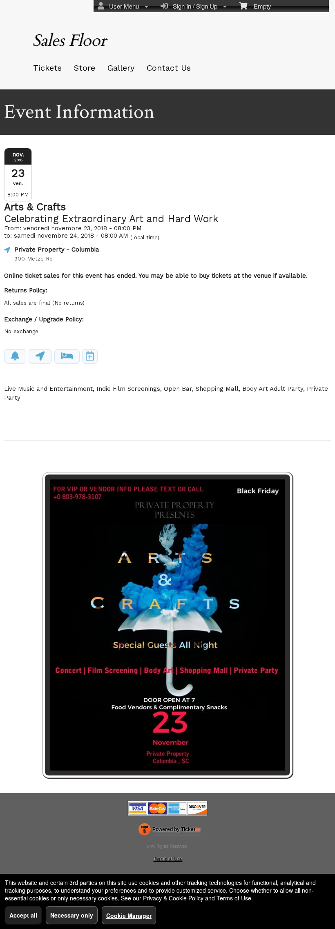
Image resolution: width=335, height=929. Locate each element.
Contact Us (169, 68)
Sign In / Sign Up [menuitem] (193, 6)
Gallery (120, 68)
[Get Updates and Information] (15, 356)
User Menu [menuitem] (122, 6)
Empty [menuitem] (259, 6)
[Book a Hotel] (67, 356)
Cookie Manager (129, 915)
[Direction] (40, 356)
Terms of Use (167, 858)
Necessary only (71, 915)
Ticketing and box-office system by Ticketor (169, 831)
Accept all (23, 915)
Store (84, 68)
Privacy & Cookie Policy (173, 898)
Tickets (47, 68)
